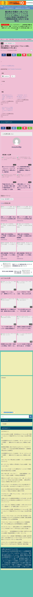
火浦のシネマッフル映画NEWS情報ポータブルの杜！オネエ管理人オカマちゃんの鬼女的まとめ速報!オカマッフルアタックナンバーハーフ (16, 500)
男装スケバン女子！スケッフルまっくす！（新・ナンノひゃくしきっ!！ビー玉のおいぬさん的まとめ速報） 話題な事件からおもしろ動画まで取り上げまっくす (16, 480)
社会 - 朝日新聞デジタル (10, 43)
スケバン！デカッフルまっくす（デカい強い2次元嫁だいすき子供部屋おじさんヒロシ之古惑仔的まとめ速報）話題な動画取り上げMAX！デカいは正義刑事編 (16, 517)
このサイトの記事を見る (7, 65)
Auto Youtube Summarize (14, 69)
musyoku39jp (16, 147)
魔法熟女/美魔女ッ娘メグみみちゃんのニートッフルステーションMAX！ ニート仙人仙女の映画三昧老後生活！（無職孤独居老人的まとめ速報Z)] (16, 448)
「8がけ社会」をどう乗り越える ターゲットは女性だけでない (22, 96)
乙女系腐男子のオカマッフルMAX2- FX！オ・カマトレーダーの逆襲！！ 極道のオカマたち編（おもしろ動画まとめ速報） (16, 442)
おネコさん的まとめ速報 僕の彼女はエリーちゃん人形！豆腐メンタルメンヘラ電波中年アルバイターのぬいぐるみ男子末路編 (16, 436)
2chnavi (3, 377)
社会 (2, 43)
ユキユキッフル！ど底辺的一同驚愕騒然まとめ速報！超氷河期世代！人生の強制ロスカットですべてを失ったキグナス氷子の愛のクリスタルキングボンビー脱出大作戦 (16, 537)
